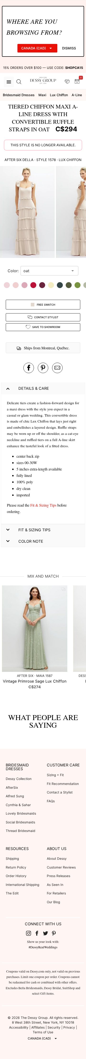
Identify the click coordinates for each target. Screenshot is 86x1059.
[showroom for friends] (67, 82)
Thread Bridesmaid (20, 831)
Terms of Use (43, 1032)
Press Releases (58, 876)
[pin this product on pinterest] (43, 368)
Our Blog (53, 902)
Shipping (12, 858)
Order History (16, 876)
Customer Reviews (61, 867)
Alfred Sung (15, 796)
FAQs (51, 801)
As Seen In (55, 885)
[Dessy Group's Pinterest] (56, 933)
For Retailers (56, 893)
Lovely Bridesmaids (21, 813)
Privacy (69, 1027)
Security (54, 1027)
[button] (28, 212)
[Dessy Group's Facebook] (38, 933)
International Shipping (22, 885)
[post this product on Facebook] (28, 368)
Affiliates (38, 1027)
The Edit (12, 893)
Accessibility (18, 1027)
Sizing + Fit (55, 775)
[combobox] (45, 271)
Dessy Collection (19, 779)
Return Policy (16, 867)
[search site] (19, 82)
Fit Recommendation (63, 784)
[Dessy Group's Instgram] (30, 933)
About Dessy (57, 858)
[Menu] (9, 82)
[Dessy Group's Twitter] (47, 933)
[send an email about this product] (57, 368)
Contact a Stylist (60, 792)
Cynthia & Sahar (18, 805)
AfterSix (12, 787)
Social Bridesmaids (20, 822)
